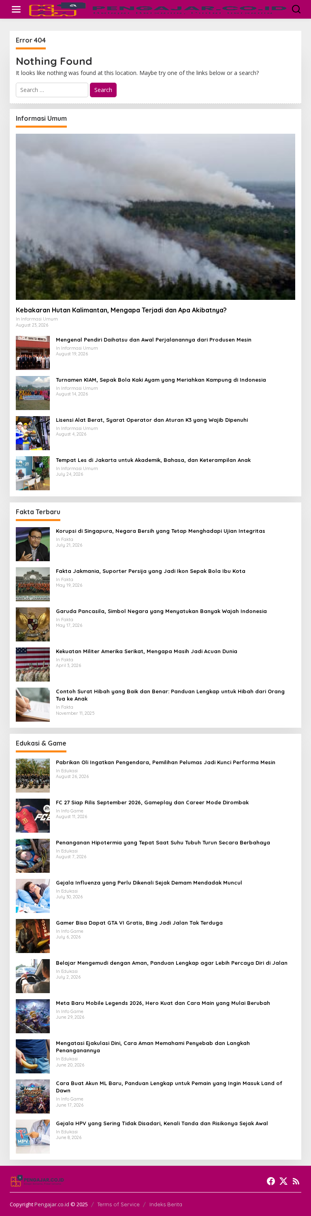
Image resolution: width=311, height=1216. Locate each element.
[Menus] (16, 9)
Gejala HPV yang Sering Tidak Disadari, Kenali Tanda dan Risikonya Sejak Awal (162, 1123)
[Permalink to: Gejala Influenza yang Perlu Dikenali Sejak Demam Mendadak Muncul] (33, 895)
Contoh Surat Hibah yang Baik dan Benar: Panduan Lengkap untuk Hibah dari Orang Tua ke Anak (170, 695)
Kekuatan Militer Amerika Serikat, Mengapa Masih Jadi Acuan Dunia (146, 651)
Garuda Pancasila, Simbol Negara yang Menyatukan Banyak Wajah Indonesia (161, 611)
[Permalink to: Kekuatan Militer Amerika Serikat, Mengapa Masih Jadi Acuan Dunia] (33, 664)
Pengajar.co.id (51, 1204)
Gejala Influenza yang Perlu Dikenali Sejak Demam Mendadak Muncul (149, 882)
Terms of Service (118, 1204)
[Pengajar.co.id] (157, 9)
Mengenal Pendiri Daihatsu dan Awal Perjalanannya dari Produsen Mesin (153, 339)
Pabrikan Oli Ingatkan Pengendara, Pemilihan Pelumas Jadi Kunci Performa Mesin (165, 762)
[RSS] (296, 1181)
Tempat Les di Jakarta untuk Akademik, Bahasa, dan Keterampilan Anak (153, 460)
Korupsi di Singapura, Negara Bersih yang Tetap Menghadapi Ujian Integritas (160, 531)
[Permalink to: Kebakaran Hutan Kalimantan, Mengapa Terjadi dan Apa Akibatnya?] (155, 216)
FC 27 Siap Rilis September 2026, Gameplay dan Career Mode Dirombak (152, 802)
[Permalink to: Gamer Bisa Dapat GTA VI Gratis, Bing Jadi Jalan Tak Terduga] (33, 935)
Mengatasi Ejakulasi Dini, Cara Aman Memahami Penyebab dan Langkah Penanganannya (153, 1047)
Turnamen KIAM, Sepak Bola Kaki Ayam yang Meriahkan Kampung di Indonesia (161, 379)
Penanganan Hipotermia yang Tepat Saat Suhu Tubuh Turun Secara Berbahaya (163, 842)
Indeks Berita (165, 1204)
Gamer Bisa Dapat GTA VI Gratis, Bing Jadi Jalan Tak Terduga (139, 922)
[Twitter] (283, 1181)
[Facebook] (271, 1181)
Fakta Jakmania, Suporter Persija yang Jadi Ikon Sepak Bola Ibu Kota (150, 571)
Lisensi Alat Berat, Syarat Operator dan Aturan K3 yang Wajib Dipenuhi (152, 420)
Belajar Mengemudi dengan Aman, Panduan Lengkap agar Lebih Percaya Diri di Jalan (172, 963)
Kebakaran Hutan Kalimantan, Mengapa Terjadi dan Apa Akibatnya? (121, 310)
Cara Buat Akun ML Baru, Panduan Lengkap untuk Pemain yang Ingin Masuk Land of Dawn (169, 1087)
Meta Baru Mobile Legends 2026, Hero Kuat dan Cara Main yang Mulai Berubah (163, 1003)
